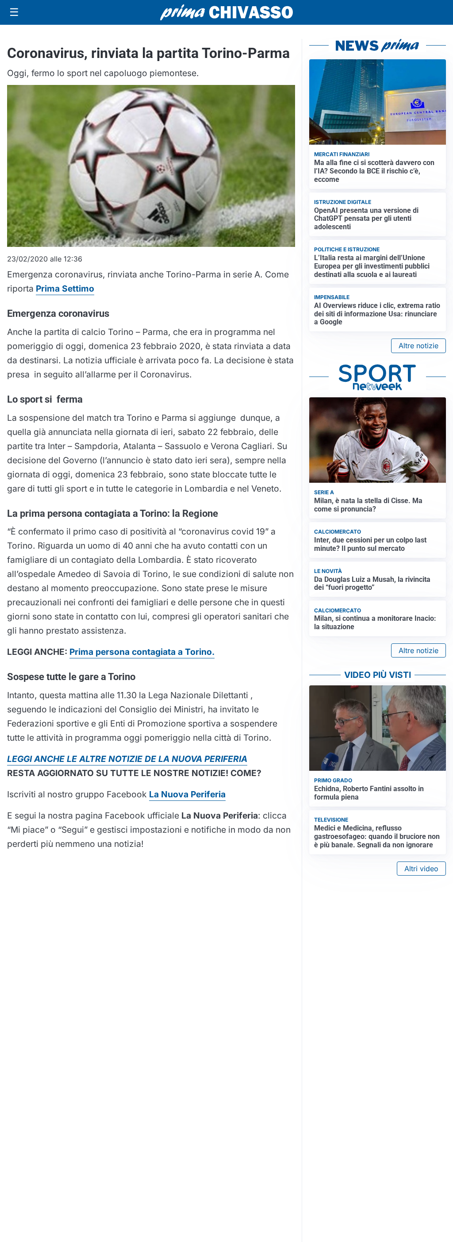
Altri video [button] (421, 868)
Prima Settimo (65, 288)
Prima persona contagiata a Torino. (142, 651)
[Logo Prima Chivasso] (226, 12)
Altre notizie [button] (418, 345)
